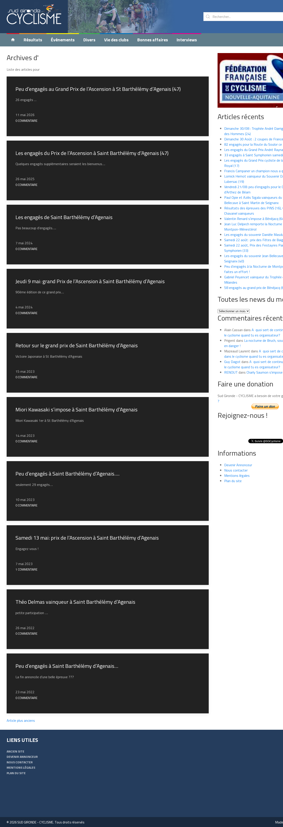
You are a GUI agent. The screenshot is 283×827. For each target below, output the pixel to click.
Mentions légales (237, 475)
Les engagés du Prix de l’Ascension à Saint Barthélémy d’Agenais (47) (91, 153)
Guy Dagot (232, 361)
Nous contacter (236, 470)
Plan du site (233, 480)
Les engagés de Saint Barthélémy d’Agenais (64, 217)
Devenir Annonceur (238, 465)
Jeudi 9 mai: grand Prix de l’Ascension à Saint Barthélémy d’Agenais (90, 281)
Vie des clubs (116, 39)
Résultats (33, 39)
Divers (89, 39)
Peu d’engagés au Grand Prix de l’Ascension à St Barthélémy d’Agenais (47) (98, 89)
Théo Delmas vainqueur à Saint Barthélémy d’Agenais (75, 602)
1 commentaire (26, 569)
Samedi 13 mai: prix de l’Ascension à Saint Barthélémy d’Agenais (87, 538)
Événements (63, 39)
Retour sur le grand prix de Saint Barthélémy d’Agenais (76, 345)
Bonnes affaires (152, 39)
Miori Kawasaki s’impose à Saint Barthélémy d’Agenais (76, 409)
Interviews (187, 39)
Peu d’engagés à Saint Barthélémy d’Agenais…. (67, 473)
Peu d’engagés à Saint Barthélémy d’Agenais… (66, 666)
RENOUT (231, 372)
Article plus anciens (21, 720)
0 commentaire (26, 120)
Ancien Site (15, 751)
